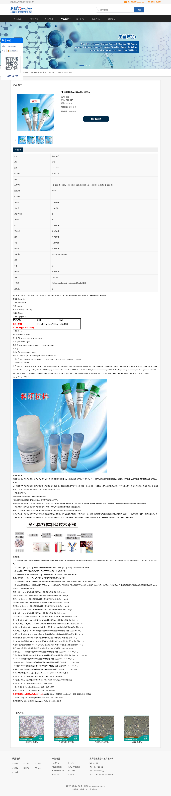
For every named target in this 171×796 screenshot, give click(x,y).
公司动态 (49, 19)
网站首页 (26, 72)
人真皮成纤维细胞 (102, 742)
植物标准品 (55, 774)
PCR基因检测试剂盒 (58, 771)
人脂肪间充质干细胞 (66, 742)
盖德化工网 (83, 789)
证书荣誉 (80, 19)
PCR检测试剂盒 (57, 767)
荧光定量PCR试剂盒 (74, 767)
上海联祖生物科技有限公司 (73, 786)
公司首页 (18, 19)
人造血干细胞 (136, 742)
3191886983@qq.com (136, 2)
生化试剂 (71, 763)
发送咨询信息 (96, 119)
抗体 (42, 72)
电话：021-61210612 (96, 767)
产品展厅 (65, 19)
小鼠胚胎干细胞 (32, 742)
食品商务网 (93, 789)
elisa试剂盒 (55, 763)
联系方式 (96, 19)
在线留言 (111, 19)
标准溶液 (71, 774)
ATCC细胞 (71, 771)
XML (104, 786)
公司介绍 (34, 19)
